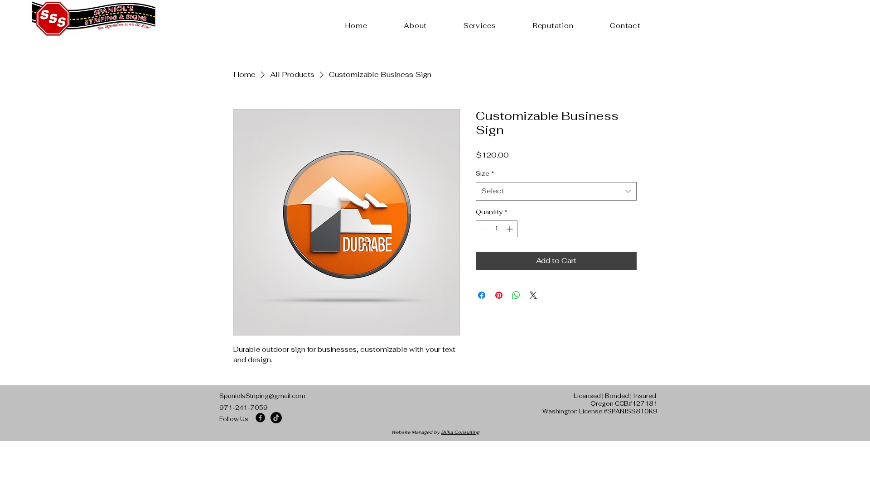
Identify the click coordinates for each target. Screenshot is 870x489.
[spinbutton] (496, 229)
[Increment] (510, 229)
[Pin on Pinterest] (498, 295)
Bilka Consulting (460, 432)
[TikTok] (276, 417)
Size (485, 173)
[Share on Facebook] (481, 295)
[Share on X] (533, 295)
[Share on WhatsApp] (516, 295)
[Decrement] (482, 229)
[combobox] (556, 191)
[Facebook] (260, 417)
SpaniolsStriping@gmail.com (262, 396)
